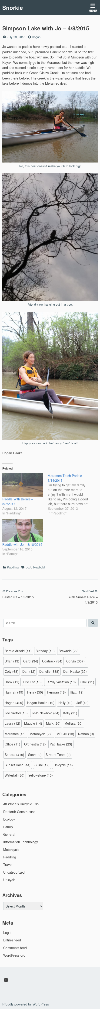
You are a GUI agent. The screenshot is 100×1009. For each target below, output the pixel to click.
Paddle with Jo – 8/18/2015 (22, 544)
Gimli (87, 682)
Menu (93, 10)
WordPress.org (14, 955)
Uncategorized (14, 872)
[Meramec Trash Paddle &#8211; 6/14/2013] (70, 494)
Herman (56, 692)
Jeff (83, 702)
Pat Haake (61, 744)
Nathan (86, 733)
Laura (12, 723)
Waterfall (14, 775)
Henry (35, 692)
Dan (28, 671)
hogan (36, 37)
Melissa (73, 723)
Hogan (14, 702)
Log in (7, 932)
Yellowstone (40, 775)
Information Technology (20, 841)
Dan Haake (75, 671)
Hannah (14, 692)
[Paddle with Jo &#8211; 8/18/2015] (22, 530)
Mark (53, 723)
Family (8, 827)
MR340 (65, 733)
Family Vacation (61, 682)
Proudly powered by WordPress (25, 1004)
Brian (12, 661)
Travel (7, 864)
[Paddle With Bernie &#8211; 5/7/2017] (22, 485)
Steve (35, 754)
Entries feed (12, 940)
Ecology (9, 819)
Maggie (33, 723)
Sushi (42, 765)
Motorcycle (41, 733)
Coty (11, 671)
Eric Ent (32, 682)
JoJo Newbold (35, 567)
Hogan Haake (40, 702)
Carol (30, 661)
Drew (12, 682)
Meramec (15, 733)
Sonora (14, 754)
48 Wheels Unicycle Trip (21, 804)
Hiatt (76, 692)
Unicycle (63, 765)
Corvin (75, 661)
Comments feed (15, 947)
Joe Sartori (16, 713)
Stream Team (58, 754)
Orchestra (35, 744)
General (9, 834)
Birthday (45, 650)
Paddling (13, 567)
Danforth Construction (19, 811)
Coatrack (52, 661)
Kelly (70, 713)
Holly (65, 702)
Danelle (49, 671)
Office (12, 744)
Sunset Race (17, 765)
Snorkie (12, 7)
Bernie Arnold (18, 650)
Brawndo (69, 650)
